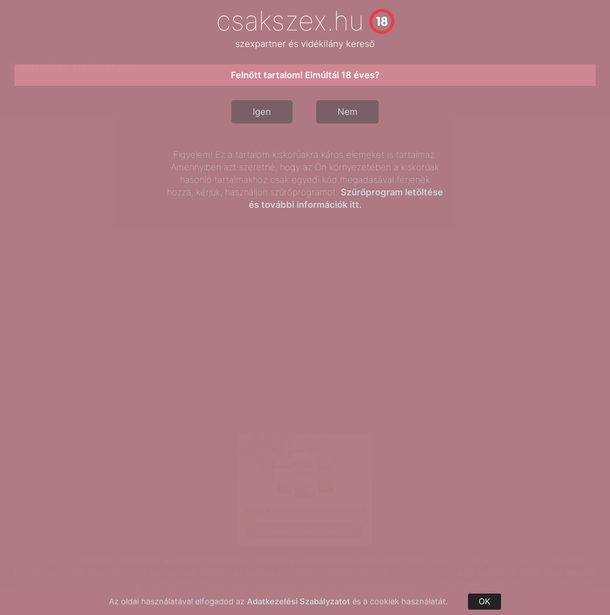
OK (484, 601)
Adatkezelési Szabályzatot (298, 601)
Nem (347, 111)
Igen (262, 111)
